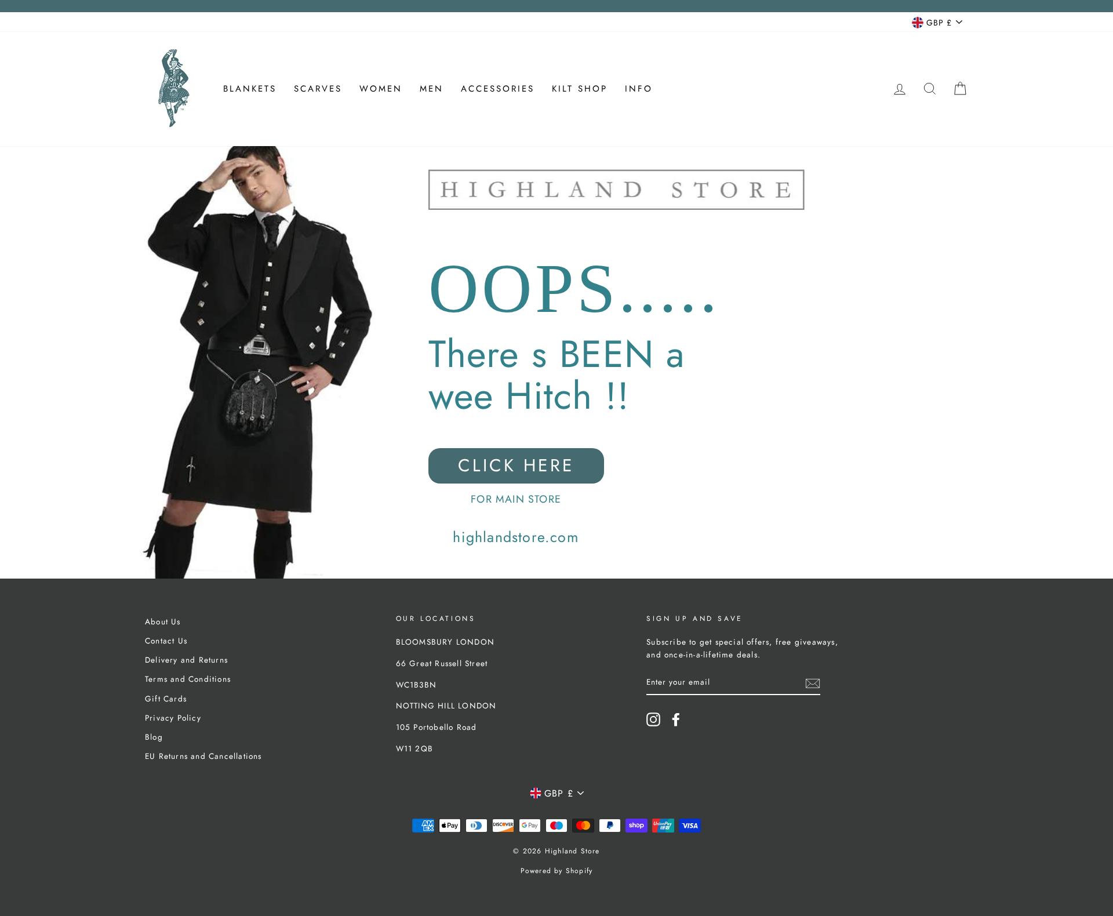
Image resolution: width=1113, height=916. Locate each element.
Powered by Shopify (557, 871)
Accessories (497, 88)
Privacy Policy (173, 718)
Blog (154, 737)
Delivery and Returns (186, 660)
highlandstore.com (516, 537)
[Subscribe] (812, 682)
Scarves (318, 88)
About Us (163, 621)
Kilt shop (580, 88)
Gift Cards (166, 698)
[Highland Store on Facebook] (676, 719)
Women (380, 88)
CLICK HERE (516, 465)
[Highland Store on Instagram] (653, 719)
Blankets (250, 88)
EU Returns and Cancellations (203, 756)
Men (431, 88)
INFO (639, 88)
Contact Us (166, 640)
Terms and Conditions (188, 679)
